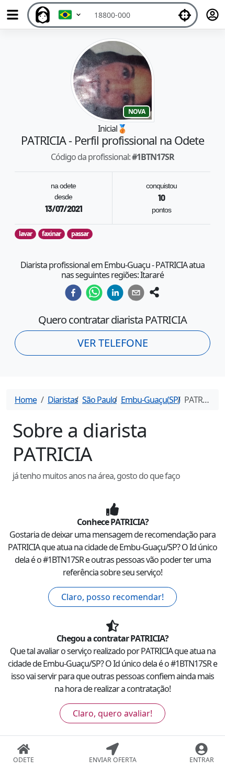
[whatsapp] (94, 292)
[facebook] (73, 292)
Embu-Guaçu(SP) (150, 399)
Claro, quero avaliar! (112, 713)
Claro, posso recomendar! (112, 597)
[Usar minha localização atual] (184, 15)
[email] (136, 292)
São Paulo (99, 399)
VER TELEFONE (112, 343)
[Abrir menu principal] (12, 14)
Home (26, 399)
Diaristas (63, 399)
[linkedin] (115, 292)
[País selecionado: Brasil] (70, 15)
